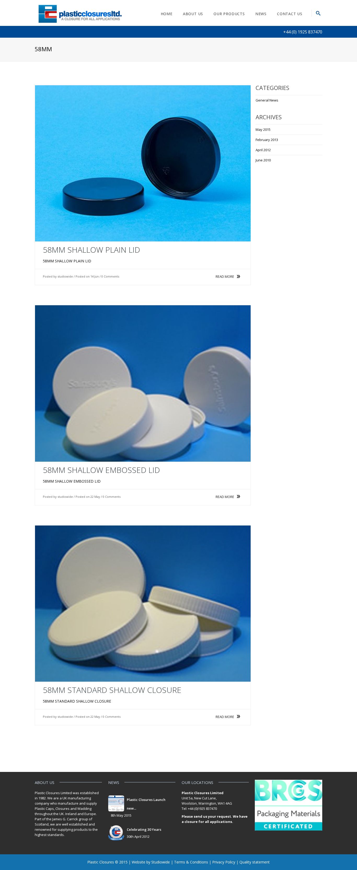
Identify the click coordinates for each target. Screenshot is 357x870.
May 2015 (263, 129)
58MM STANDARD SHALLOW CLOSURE (112, 690)
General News (267, 100)
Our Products (229, 13)
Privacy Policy (223, 862)
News (261, 13)
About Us (193, 13)
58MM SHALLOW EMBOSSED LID (101, 470)
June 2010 (263, 160)
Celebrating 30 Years (144, 829)
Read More (225, 276)
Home (166, 13)
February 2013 (267, 139)
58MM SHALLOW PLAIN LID (91, 249)
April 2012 (263, 150)
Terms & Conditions (191, 862)
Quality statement (254, 862)
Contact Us (289, 13)
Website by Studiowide (151, 862)
